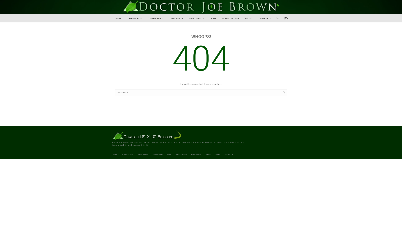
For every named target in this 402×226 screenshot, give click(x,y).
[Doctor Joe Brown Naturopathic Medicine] (201, 7)
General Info (135, 18)
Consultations (230, 18)
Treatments (176, 18)
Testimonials (155, 18)
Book (213, 18)
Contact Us (265, 18)
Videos (248, 18)
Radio (217, 155)
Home (118, 18)
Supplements (196, 18)
